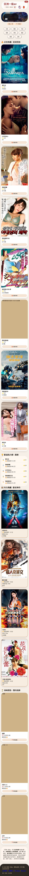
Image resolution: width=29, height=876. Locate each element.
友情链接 (17, 871)
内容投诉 (23, 871)
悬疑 (22, 32)
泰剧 (7, 32)
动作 (18, 36)
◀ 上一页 (11, 24)
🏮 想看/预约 (14, 91)
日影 (7, 29)
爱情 (11, 36)
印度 (15, 32)
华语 (22, 29)
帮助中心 (11, 871)
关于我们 (4, 871)
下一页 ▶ (18, 24)
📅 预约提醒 (14, 740)
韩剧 (15, 29)
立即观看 (7, 19)
